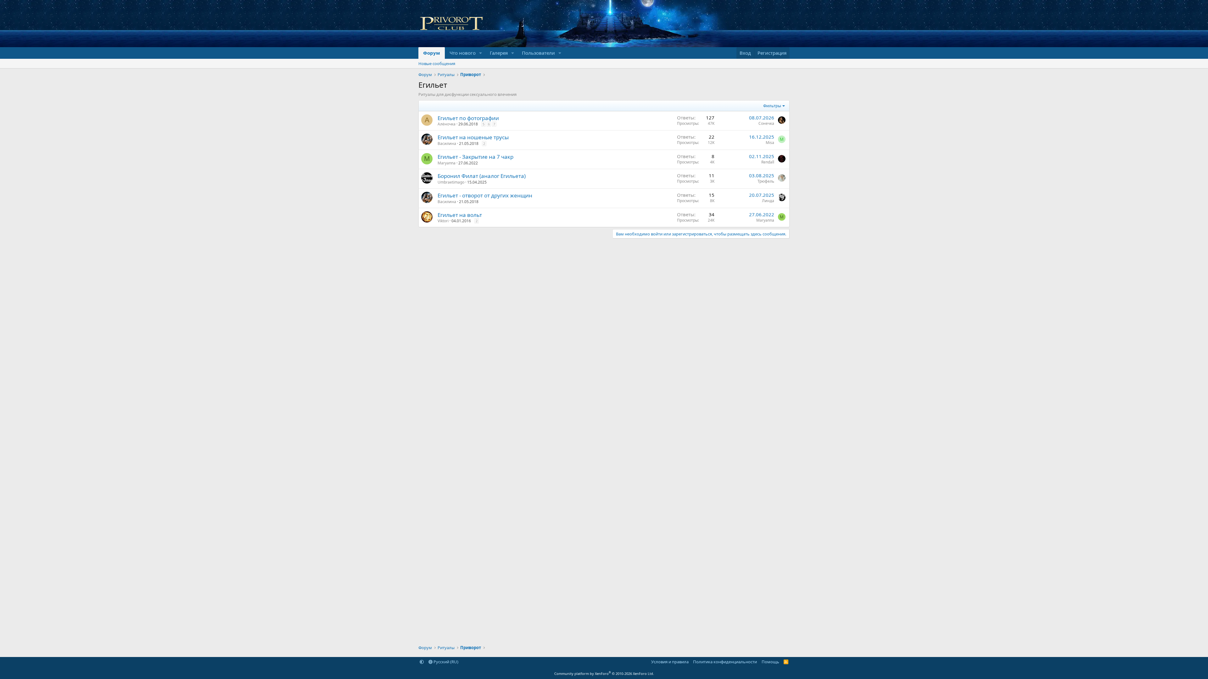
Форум (431, 53)
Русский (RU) (445, 662)
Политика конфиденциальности (725, 662)
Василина (447, 143)
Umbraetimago (451, 182)
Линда (768, 200)
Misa (770, 142)
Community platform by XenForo (604, 673)
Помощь (770, 662)
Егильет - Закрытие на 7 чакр (475, 156)
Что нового (463, 53)
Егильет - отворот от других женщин (485, 195)
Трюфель (766, 181)
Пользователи (538, 53)
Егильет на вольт (460, 214)
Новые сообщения (436, 63)
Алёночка (447, 124)
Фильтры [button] (772, 105)
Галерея (499, 53)
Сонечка (766, 123)
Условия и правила (670, 662)
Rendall (767, 162)
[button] (480, 53)
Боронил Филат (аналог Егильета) (482, 175)
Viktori (443, 221)
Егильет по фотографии (468, 118)
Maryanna (447, 163)
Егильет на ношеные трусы (473, 137)
